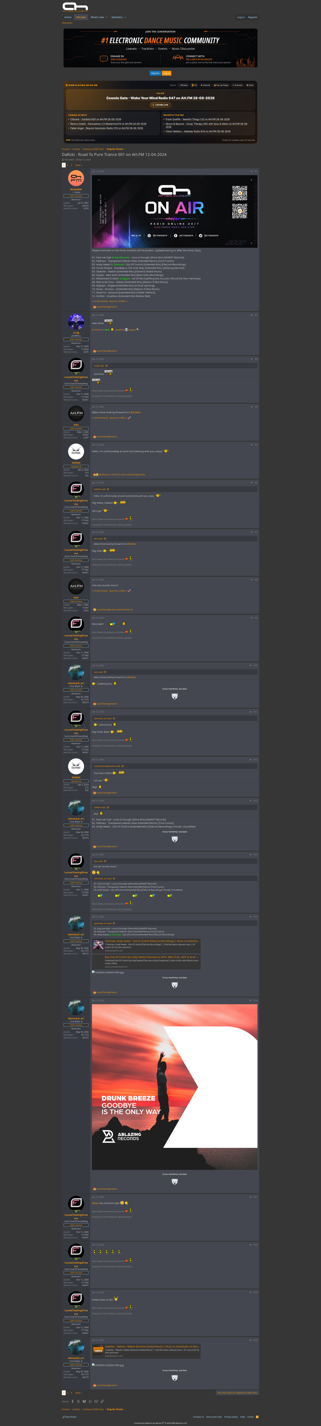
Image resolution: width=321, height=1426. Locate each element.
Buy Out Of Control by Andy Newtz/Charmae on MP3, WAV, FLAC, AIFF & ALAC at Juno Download (161, 957)
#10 (255, 665)
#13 (255, 800)
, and (122, 474)
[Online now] (76, 373)
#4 (256, 406)
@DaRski (136, 412)
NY (99, 329)
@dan (95, 1203)
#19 (255, 1292)
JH (93, 329)
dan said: (98, 538)
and (114, 609)
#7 (256, 532)
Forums (81, 17)
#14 (255, 854)
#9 (256, 617)
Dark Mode (70, 1416)
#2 (256, 315)
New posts (67, 22)
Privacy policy (231, 1416)
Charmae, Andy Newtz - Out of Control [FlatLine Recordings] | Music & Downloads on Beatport (159, 941)
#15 (255, 916)
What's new (97, 17)
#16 (255, 1000)
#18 (255, 1244)
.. (174, 697)
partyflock (120, 329)
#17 (255, 1197)
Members (117, 17)
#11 (255, 711)
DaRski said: (100, 489)
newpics (132, 329)
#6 (256, 482)
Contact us (198, 1416)
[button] (106, 17)
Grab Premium (101, 301)
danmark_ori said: (103, 718)
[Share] (251, 171)
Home (67, 17)
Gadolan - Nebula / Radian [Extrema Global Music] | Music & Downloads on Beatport (154, 1346)
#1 (256, 171)
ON (95, 329)
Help (242, 1416)
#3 (256, 359)
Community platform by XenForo (160, 1423)
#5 (256, 444)
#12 (255, 759)
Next (77, 165)
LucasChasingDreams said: (107, 766)
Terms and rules (214, 1416)
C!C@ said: (99, 365)
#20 (255, 1340)
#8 (256, 579)
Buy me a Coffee (117, 301)
